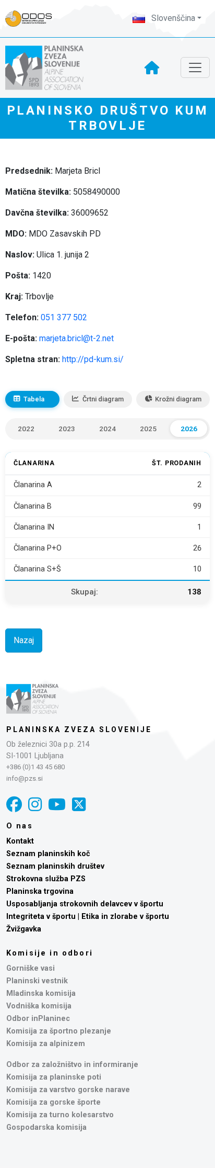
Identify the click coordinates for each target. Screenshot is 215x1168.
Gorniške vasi (30, 968)
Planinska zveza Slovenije (79, 729)
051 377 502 (64, 317)
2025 (148, 428)
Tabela (33, 399)
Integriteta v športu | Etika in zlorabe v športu (87, 916)
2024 (107, 428)
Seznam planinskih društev (55, 866)
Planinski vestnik (37, 980)
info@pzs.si (24, 778)
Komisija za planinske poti (53, 1077)
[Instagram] (35, 804)
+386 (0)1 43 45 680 (35, 767)
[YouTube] (57, 804)
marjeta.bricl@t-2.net (76, 338)
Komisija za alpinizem (45, 1043)
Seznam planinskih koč (48, 853)
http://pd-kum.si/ (93, 359)
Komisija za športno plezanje (58, 1031)
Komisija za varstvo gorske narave (68, 1089)
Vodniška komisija (38, 1006)
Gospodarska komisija (46, 1127)
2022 (26, 428)
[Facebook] (14, 804)
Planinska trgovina (40, 891)
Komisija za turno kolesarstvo (60, 1114)
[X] (79, 804)
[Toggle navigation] (195, 67)
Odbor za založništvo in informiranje (72, 1064)
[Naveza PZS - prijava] (34, 18)
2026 (189, 428)
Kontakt (20, 841)
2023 (66, 428)
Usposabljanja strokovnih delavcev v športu (84, 904)
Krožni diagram (178, 399)
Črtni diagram (103, 399)
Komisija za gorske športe (53, 1102)
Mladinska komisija (41, 993)
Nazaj (24, 640)
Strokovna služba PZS (46, 878)
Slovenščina (172, 18)
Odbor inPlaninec (38, 1018)
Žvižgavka (23, 929)
